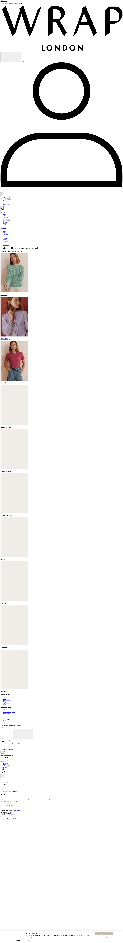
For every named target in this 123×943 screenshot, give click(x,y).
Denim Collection (6, 243)
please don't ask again (8, 755)
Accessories (5, 223)
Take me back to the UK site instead (8, 805)
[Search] (11, 57)
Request (2, 727)
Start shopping (3, 801)
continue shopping (4, 760)
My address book (6, 198)
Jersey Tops (5, 216)
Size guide (5, 701)
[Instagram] (3, 741)
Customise (102, 937)
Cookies (4, 702)
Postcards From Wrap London (9, 712)
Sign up (2, 752)
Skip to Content (4, 1)
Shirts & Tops (6, 215)
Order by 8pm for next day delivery (14, 3)
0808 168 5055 (4, 3)
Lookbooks (5, 241)
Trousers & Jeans (6, 220)
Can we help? (6, 202)
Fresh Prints (5, 242)
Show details (28, 940)
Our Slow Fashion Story (8, 710)
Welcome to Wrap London (8, 709)
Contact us (5, 696)
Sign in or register (6, 204)
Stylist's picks (6, 245)
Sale (4, 225)
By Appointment (6, 200)
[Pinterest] (2, 741)
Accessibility (5, 720)
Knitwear (5, 214)
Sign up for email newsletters (6, 728)
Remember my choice (11, 801)
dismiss (2, 755)
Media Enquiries (6, 713)
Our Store (5, 718)
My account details (7, 199)
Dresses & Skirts (6, 219)
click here (19, 810)
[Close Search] (2, 208)
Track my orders (6, 197)
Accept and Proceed (103, 934)
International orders (7, 700)
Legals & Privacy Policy (5, 743)
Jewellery (5, 224)
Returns (4, 699)
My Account (5, 763)
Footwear (5, 222)
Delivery (5, 697)
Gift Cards (5, 704)
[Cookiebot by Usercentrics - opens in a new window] (17, 940)
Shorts (4, 221)
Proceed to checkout (5, 791)
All (3, 230)
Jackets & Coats (6, 217)
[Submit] (23, 734)
